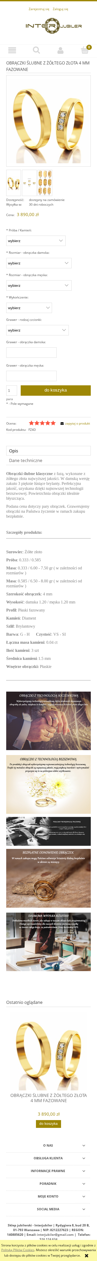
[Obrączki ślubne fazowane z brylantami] (13, 183)
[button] (12, 50)
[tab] (48, 451)
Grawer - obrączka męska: (25, 365)
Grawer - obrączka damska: (26, 342)
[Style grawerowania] (29, 182)
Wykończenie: (17, 297)
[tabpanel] (48, 725)
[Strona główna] (54, 25)
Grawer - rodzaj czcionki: (24, 319)
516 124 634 (48, 1239)
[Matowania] (45, 183)
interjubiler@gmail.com (55, 1234)
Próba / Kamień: (19, 230)
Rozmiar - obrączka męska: (27, 275)
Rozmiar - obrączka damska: (27, 252)
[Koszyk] (85, 50)
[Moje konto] (61, 50)
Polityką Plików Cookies (17, 1250)
